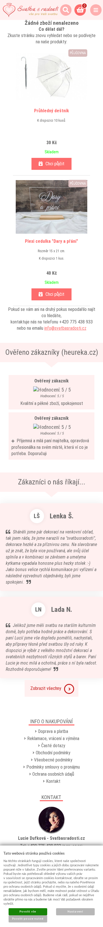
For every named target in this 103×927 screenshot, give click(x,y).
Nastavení (75, 911)
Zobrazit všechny (45, 688)
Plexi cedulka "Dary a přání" (51, 241)
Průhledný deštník (51, 110)
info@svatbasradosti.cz (65, 328)
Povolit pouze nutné (27, 918)
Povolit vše (27, 911)
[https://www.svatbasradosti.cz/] (31, 10)
